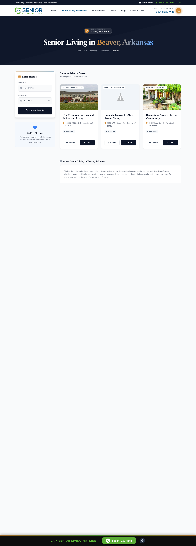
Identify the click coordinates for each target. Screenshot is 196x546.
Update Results (37, 110)
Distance (22, 95)
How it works (147, 3)
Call (88, 143)
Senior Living (91, 51)
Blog (123, 10)
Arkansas (105, 51)
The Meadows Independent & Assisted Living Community (78, 118)
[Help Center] (142, 540)
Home (54, 10)
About (113, 10)
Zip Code (22, 83)
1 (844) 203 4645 (100, 31)
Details (72, 143)
